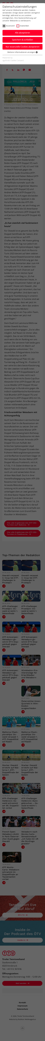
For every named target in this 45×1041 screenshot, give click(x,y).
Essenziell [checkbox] (10, 26)
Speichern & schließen (22, 39)
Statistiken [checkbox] (24, 26)
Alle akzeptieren (22, 32)
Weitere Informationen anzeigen (21, 52)
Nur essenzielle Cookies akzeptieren (23, 46)
